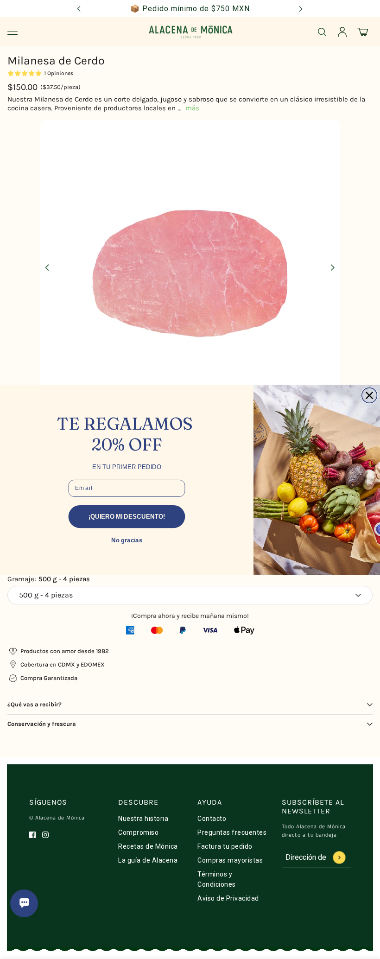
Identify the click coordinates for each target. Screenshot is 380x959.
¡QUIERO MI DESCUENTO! (127, 516)
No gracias (126, 540)
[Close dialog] (369, 395)
